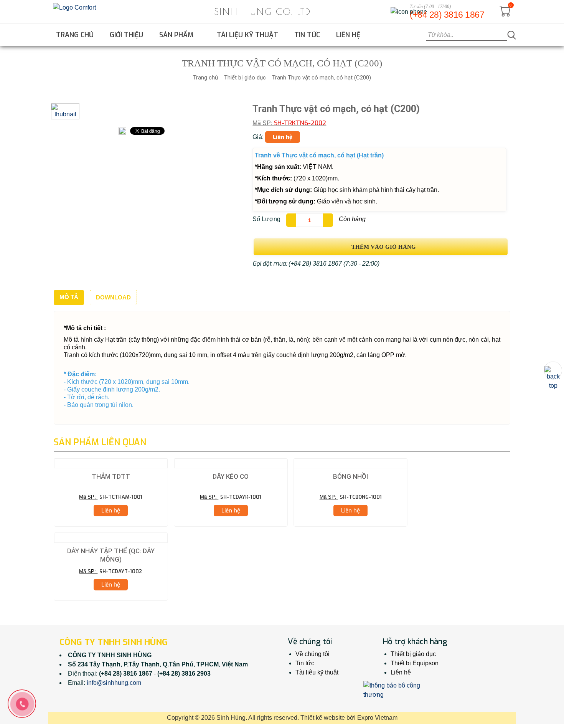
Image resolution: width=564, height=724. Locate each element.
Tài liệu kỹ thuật (247, 35)
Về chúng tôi (312, 654)
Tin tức (307, 35)
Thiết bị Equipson (415, 663)
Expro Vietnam (377, 717)
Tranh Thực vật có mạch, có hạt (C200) (321, 77)
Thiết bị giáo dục (245, 77)
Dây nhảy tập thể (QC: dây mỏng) (111, 555)
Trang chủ (75, 35)
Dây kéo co (231, 476)
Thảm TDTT (111, 476)
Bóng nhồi (350, 476)
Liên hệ (348, 35)
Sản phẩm (177, 35)
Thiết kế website (322, 717)
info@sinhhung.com (114, 682)
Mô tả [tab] (68, 297)
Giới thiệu (126, 35)
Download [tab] (113, 297)
